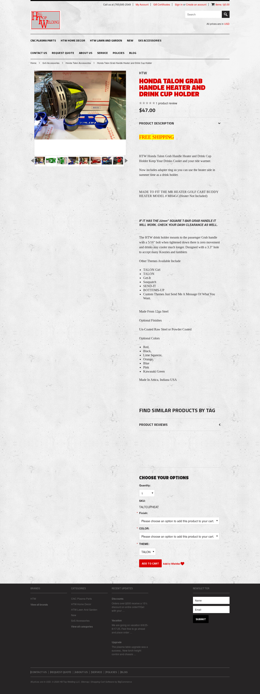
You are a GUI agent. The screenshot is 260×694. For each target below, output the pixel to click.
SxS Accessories (149, 40)
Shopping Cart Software (102, 681)
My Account (142, 4)
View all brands (39, 604)
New (130, 40)
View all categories (82, 626)
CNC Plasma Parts (43, 40)
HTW (33, 598)
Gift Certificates (161, 4)
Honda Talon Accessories (78, 62)
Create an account (196, 4)
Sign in (179, 4)
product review (166, 103)
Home (33, 62)
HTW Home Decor (73, 40)
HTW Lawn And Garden (106, 40)
